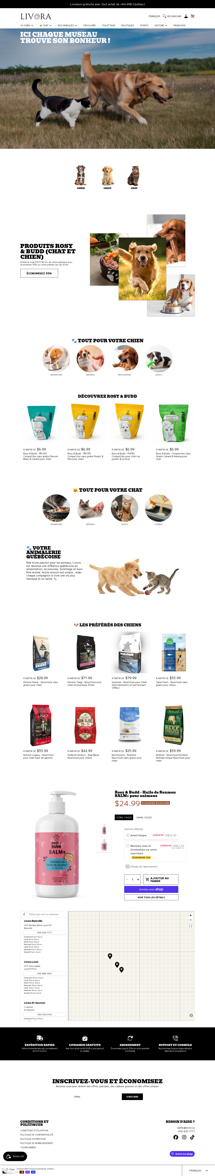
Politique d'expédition (33, 1139)
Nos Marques (66, 25)
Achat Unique (138, 835)
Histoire (160, 25)
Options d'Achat (133, 829)
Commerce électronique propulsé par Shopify (34, 1168)
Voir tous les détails (151, 897)
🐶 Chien (25, 25)
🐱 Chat (44, 25)
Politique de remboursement (36, 1143)
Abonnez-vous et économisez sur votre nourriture (143, 851)
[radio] (127, 835)
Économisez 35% (39, 273)
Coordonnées (28, 1147)
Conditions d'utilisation (34, 1130)
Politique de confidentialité (36, 1134)
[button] (173, 16)
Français (154, 16)
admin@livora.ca (186, 1127)
